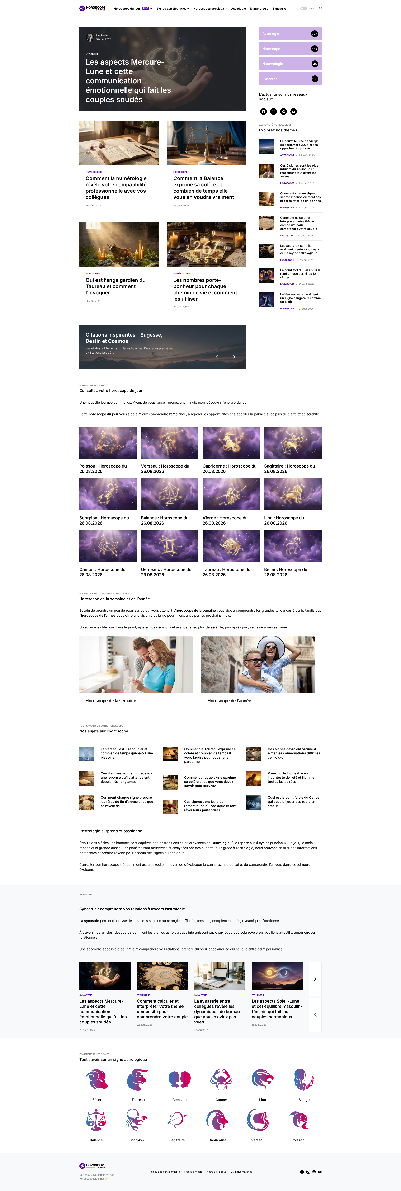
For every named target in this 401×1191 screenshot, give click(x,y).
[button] (306, 8)
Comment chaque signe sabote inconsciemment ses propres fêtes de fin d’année (300, 197)
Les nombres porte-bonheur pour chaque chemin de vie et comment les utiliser (205, 289)
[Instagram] (273, 111)
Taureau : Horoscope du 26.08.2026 (226, 572)
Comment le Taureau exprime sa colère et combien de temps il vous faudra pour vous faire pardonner (210, 755)
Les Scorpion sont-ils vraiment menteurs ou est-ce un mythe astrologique (299, 249)
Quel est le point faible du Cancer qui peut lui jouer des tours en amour (294, 801)
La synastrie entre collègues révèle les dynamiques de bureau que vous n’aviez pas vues (217, 1011)
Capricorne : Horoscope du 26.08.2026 (229, 469)
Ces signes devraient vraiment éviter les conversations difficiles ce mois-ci (294, 753)
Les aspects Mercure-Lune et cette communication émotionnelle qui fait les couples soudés (103, 1011)
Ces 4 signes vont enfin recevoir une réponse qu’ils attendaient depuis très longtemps (126, 777)
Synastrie (92, 53)
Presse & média (193, 1171)
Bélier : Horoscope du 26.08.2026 (285, 572)
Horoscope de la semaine (111, 700)
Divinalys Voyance (241, 1171)
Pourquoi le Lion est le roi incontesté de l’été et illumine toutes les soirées (291, 777)
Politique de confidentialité (164, 1171)
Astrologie (287, 155)
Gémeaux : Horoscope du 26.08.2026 (166, 572)
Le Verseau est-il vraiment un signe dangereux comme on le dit (300, 297)
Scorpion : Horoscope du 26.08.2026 (104, 520)
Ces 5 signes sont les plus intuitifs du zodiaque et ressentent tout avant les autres (299, 171)
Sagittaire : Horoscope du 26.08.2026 (289, 469)
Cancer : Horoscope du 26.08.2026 (102, 572)
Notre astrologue (216, 1171)
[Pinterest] (283, 111)
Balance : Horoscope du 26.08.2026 (164, 520)
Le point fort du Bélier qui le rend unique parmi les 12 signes (300, 273)
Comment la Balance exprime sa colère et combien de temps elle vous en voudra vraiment (203, 187)
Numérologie (94, 171)
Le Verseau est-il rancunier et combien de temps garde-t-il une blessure (127, 753)
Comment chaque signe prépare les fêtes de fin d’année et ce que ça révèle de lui (127, 801)
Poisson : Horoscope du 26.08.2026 (103, 469)
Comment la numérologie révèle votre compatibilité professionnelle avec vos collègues (116, 187)
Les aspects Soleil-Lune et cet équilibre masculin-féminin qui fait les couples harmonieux (277, 1009)
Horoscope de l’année (229, 700)
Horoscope (180, 171)
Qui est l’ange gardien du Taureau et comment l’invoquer (116, 286)
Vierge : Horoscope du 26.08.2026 (225, 520)
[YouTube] (293, 111)
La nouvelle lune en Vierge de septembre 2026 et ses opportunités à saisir (299, 144)
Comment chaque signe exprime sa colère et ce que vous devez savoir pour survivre (210, 781)
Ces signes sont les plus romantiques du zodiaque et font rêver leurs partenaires (210, 806)
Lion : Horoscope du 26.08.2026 (284, 520)
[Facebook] (263, 111)
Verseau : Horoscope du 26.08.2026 (165, 469)
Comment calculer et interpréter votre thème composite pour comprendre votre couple (298, 223)
